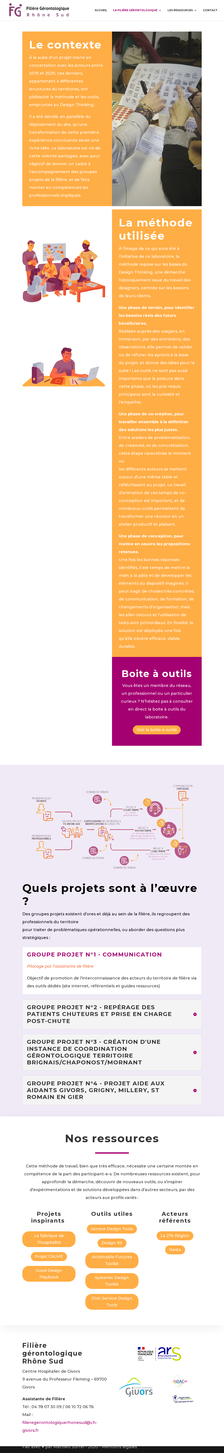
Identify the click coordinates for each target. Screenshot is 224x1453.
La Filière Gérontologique (135, 10)
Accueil (101, 10)
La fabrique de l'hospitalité (49, 1239)
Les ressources (180, 10)
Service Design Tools (112, 1229)
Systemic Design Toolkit (112, 1281)
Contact (210, 10)
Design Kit (112, 1243)
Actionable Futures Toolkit (112, 1260)
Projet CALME (49, 1256)
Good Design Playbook (49, 1274)
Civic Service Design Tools (112, 1301)
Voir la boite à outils (157, 729)
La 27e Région (175, 1235)
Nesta (175, 1249)
